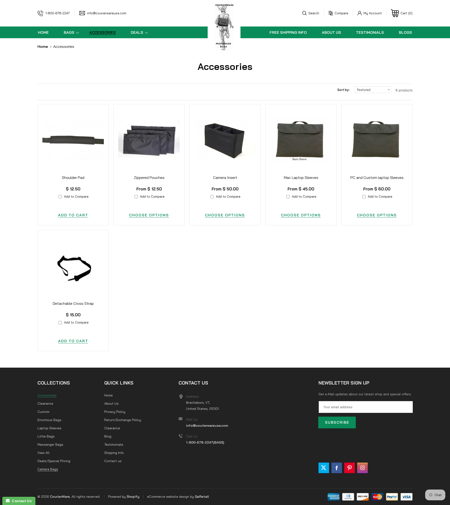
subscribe (337, 422)
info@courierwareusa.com (106, 13)
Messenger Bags (50, 444)
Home (43, 46)
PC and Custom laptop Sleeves (377, 177)
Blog (107, 436)
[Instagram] (362, 468)
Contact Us (21, 501)
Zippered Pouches (149, 177)
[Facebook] (336, 468)
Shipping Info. (114, 452)
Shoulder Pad (73, 177)
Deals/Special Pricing (54, 461)
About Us (111, 403)
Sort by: (343, 90)
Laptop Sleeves (49, 428)
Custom (43, 411)
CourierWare (60, 496)
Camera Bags (48, 469)
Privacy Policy (114, 411)
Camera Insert (225, 177)
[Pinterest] (349, 468)
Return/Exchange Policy (122, 420)
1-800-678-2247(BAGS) (205, 442)
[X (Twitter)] (324, 468)
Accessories (63, 46)
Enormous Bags (49, 420)
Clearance (45, 403)
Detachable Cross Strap (73, 303)
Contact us (113, 461)
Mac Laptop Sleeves (301, 177)
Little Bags (46, 436)
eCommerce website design (168, 496)
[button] (311, 13)
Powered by (117, 496)
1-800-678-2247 (57, 13)
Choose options (149, 215)
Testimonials (113, 444)
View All (43, 452)
